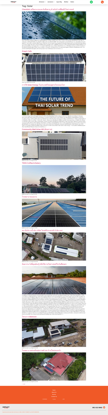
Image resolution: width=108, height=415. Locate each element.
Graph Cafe (27, 51)
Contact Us (54, 396)
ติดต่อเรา (72, 2)
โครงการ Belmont (29, 317)
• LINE (63, 399)
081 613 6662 (97, 407)
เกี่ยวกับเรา (66, 2)
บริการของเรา (41, 2)
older (23, 384)
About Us (54, 392)
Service (54, 394)
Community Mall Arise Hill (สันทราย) (37, 129)
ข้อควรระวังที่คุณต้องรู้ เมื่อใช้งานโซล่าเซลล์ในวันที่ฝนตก (44, 264)
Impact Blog (59, 2)
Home (54, 390)
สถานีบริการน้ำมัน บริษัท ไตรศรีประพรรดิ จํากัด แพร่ (42, 230)
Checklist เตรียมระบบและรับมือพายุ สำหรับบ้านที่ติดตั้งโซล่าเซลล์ (48, 9)
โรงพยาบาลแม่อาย (29, 197)
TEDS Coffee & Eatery (31, 163)
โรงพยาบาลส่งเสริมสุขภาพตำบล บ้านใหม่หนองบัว (41, 350)
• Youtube (54, 399)
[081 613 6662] (104, 407)
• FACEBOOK (44, 399)
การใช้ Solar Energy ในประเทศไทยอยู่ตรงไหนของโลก (43, 85)
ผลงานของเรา (50, 2)
